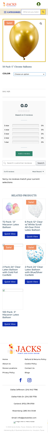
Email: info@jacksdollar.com (24, 418)
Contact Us (29, 368)
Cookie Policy (31, 364)
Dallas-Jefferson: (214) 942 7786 (24, 390)
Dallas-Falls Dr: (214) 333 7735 (24, 397)
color (6, 73)
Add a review (24, 153)
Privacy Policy (8, 373)
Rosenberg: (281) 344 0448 (24, 411)
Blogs (27, 373)
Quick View (10, 234)
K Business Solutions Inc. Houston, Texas (29, 430)
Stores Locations (9, 368)
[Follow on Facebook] (17, 376)
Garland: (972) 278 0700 (24, 404)
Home (5, 359)
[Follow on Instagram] (25, 376)
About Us (6, 364)
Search (41, 163)
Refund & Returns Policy (35, 359)
